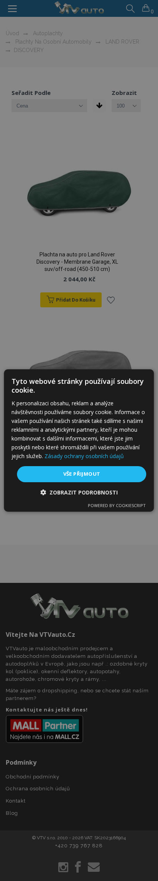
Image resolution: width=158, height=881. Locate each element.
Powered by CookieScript (117, 505)
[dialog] (79, 440)
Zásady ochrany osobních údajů (84, 456)
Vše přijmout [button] (81, 473)
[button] (79, 492)
